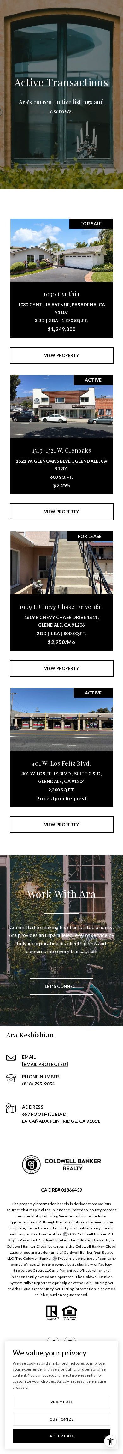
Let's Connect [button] (62, 986)
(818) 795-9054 (38, 1083)
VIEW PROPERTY (61, 355)
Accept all (62, 1435)
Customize (62, 1419)
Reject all (61, 1402)
